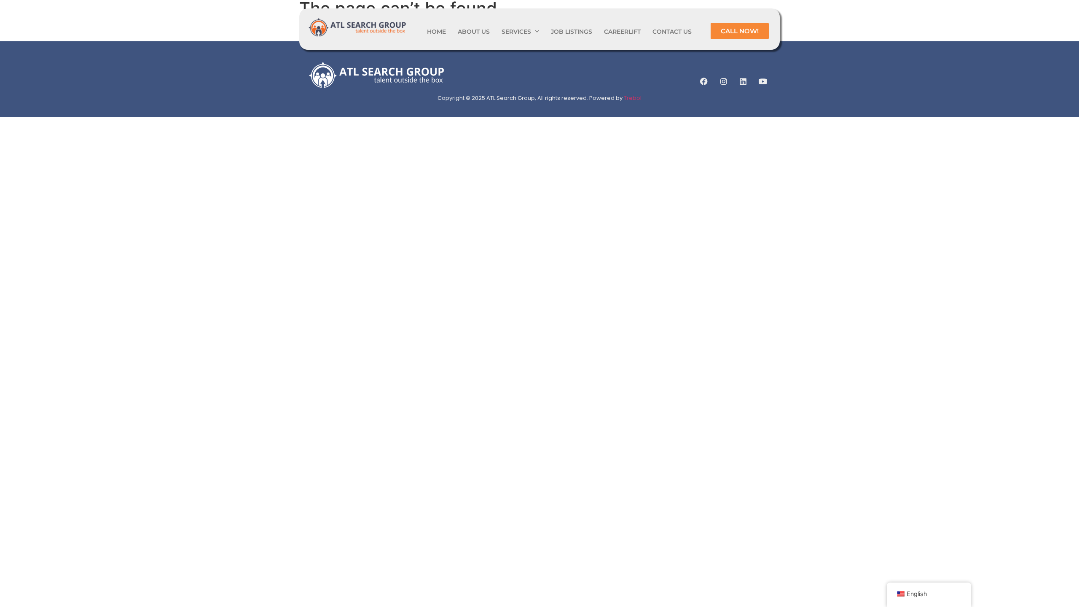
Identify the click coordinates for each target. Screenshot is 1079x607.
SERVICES (516, 31)
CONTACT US (672, 31)
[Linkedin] (743, 81)
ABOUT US (474, 31)
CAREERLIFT (622, 31)
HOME (436, 31)
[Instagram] (723, 81)
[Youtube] (762, 81)
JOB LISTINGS (571, 31)
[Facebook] (703, 81)
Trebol (632, 98)
